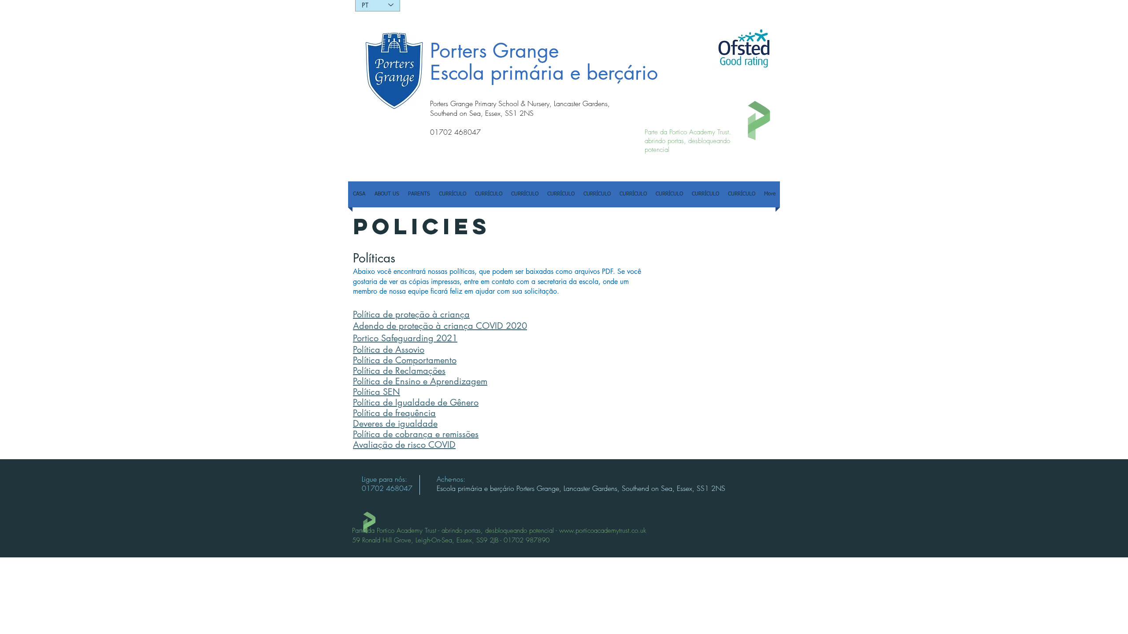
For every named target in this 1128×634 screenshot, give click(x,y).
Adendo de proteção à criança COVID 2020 (440, 326)
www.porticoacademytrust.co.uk (602, 530)
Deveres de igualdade (395, 423)
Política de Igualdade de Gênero (416, 402)
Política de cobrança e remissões (416, 434)
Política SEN (376, 392)
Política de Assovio (388, 349)
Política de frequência (394, 413)
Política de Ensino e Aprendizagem (420, 381)
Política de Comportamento (404, 360)
